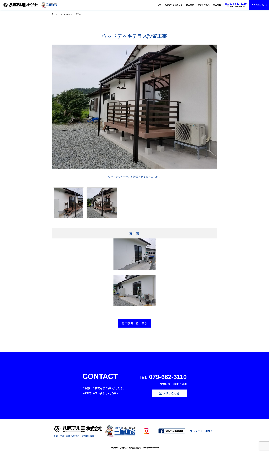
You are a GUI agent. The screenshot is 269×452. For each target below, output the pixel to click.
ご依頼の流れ (203, 5)
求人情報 (217, 5)
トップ (158, 5)
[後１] (68, 202)
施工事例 (190, 5)
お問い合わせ (171, 393)
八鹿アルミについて (174, 5)
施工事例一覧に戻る (134, 323)
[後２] (101, 202)
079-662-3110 (163, 376)
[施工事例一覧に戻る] (68, 317)
